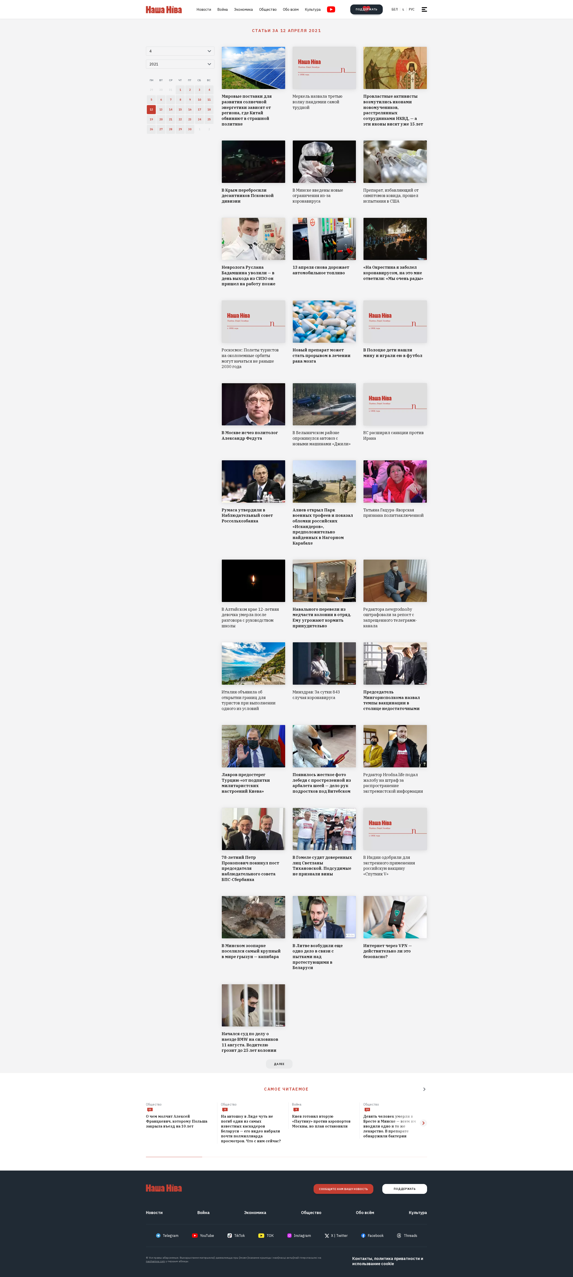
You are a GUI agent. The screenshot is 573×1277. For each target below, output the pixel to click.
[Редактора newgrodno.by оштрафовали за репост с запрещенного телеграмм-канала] (395, 594)
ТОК (270, 1235)
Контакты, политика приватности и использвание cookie (387, 1261)
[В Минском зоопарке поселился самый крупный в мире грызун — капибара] (253, 933)
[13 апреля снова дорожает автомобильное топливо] (324, 252)
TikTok (239, 1235)
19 (367, 1109)
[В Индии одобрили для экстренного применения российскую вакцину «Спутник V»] (395, 845)
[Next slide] (423, 1123)
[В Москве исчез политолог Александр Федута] (253, 415)
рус (412, 9)
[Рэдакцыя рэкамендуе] (424, 1089)
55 (150, 1109)
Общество (268, 9)
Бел (395, 9)
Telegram (170, 1235)
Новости (204, 9)
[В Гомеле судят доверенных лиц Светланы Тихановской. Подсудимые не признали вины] (324, 845)
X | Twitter (339, 1235)
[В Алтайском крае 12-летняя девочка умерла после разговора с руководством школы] (253, 594)
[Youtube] (331, 9)
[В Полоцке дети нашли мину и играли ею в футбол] (395, 335)
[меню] (424, 9)
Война (222, 9)
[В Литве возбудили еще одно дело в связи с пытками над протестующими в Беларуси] (324, 933)
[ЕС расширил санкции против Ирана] (395, 415)
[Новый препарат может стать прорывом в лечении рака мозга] (324, 335)
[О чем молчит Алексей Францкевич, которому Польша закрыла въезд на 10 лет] (180, 1121)
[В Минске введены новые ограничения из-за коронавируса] (324, 172)
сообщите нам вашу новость (343, 1189)
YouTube (207, 1235)
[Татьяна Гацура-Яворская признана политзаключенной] (395, 503)
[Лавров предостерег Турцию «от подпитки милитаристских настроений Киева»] (253, 759)
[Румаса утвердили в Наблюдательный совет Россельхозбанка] (253, 503)
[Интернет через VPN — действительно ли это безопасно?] (395, 933)
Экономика (243, 9)
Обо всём (291, 9)
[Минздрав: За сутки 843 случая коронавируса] (324, 676)
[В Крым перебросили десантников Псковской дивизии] (253, 172)
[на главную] (164, 9)
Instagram (302, 1235)
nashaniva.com (155, 1261)
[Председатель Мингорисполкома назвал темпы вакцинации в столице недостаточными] (395, 676)
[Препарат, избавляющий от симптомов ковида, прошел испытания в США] (395, 172)
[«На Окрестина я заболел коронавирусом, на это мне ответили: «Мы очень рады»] (395, 252)
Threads (410, 1235)
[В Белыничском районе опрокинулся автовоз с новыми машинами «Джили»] (324, 415)
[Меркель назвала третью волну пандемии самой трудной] (324, 87)
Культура (313, 9)
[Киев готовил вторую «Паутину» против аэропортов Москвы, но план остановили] (324, 1121)
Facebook (376, 1235)
